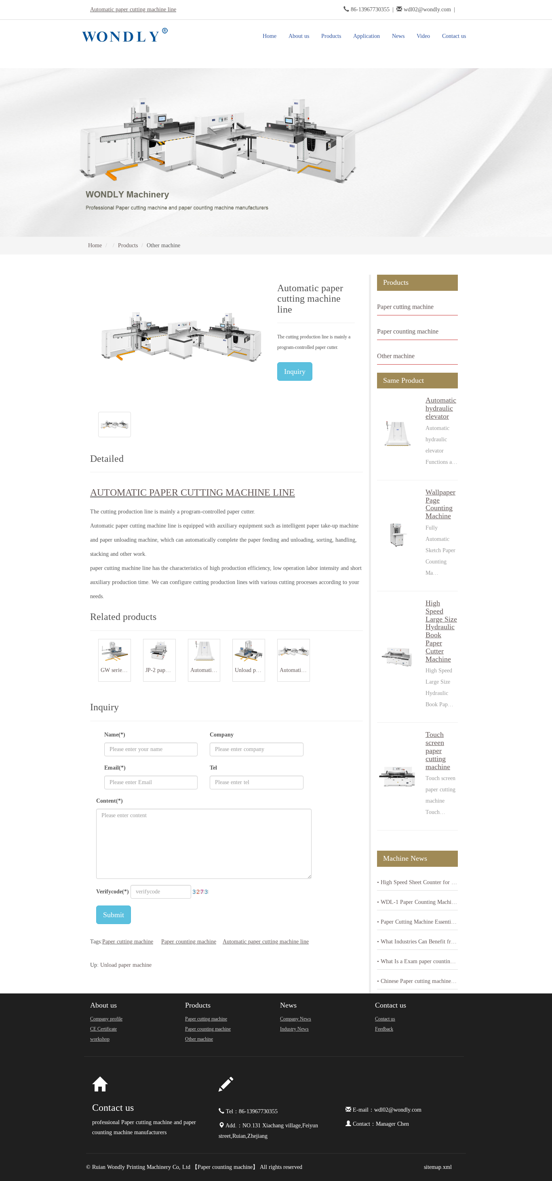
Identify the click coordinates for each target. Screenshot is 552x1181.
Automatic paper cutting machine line (133, 9)
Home (269, 36)
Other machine (396, 356)
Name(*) (114, 735)
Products (128, 245)
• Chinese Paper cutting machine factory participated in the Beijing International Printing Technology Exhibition (417, 981)
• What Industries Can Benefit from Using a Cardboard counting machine (417, 942)
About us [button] (299, 36)
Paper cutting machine (127, 942)
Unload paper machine (126, 965)
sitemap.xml (438, 1167)
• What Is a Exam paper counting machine (417, 961)
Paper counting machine (188, 942)
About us (103, 1005)
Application (366, 36)
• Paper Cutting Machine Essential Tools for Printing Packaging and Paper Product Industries (417, 922)
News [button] (398, 36)
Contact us (390, 1005)
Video (423, 36)
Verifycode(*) (112, 892)
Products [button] (331, 36)
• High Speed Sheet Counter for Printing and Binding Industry (417, 882)
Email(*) (115, 768)
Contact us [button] (454, 36)
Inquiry (294, 371)
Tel (213, 768)
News (288, 1005)
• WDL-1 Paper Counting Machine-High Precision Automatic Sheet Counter (417, 902)
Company (222, 735)
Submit (113, 915)
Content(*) (109, 801)
